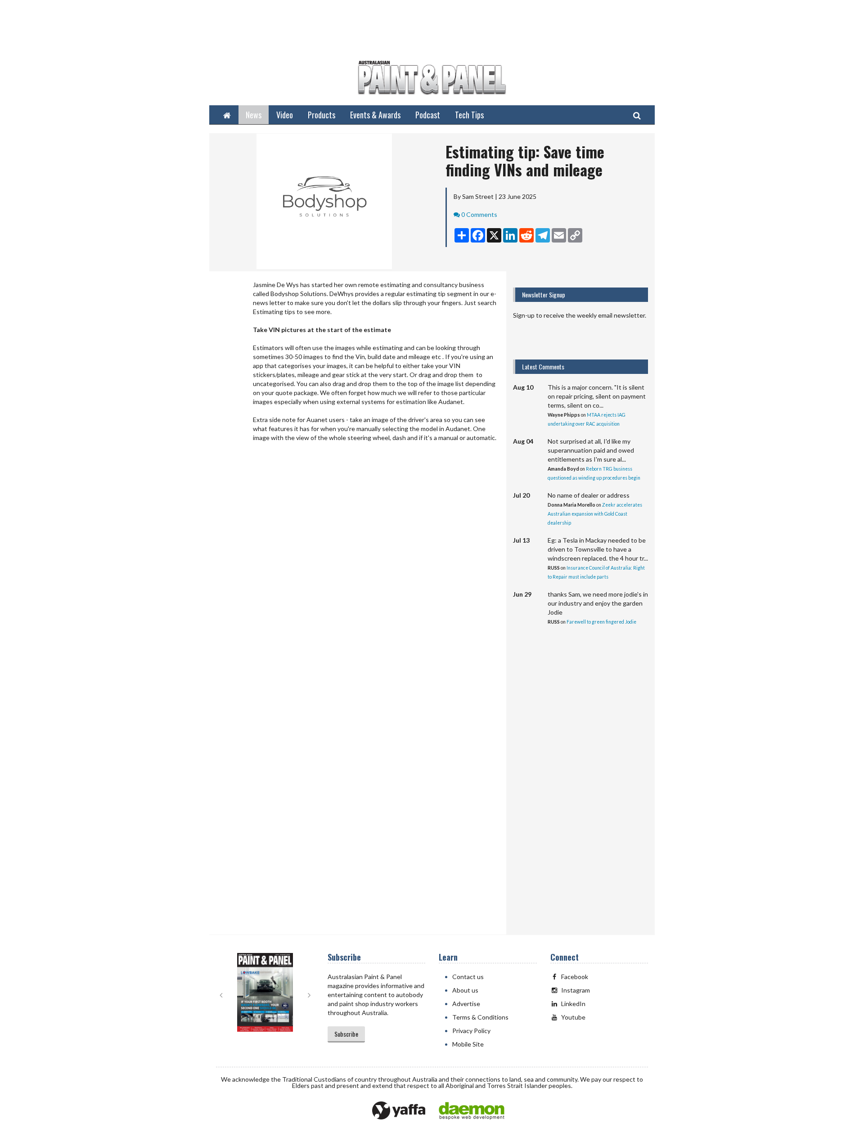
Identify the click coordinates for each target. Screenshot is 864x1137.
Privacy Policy (471, 1030)
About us (465, 990)
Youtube (573, 1017)
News (253, 115)
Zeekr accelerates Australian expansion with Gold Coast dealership (595, 514)
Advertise (466, 1003)
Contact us (468, 976)
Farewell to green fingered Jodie (601, 622)
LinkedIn (573, 1003)
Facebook (574, 976)
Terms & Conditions (480, 1017)
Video (284, 115)
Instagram (575, 990)
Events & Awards (375, 115)
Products (321, 115)
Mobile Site (468, 1044)
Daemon (471, 1111)
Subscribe (346, 1033)
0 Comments (479, 214)
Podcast (427, 115)
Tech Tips (469, 115)
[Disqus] (358, 570)
